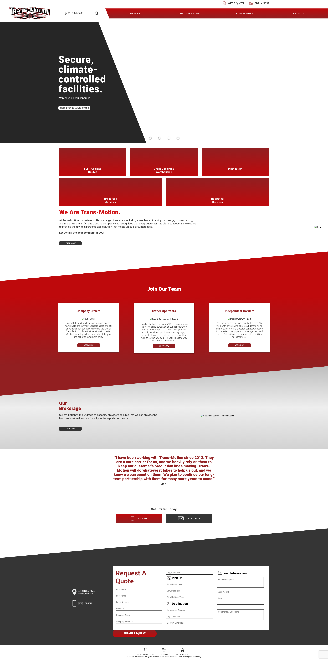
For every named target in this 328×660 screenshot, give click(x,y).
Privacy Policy (182, 654)
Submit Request (135, 633)
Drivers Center (244, 13)
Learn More (70, 243)
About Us (298, 13)
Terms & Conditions (145, 654)
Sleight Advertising (193, 657)
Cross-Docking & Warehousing (74, 108)
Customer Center (189, 13)
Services (134, 13)
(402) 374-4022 (74, 13)
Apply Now (88, 345)
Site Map (164, 654)
